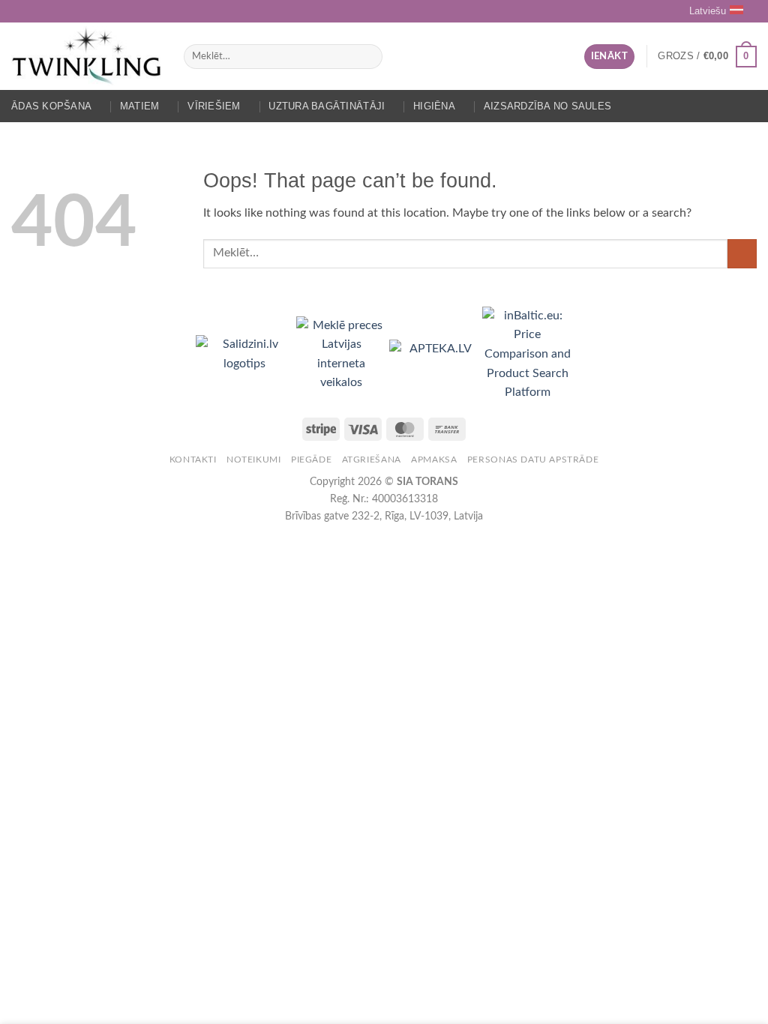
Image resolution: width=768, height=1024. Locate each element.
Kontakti (193, 459)
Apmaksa (434, 459)
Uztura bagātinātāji (326, 106)
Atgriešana (371, 459)
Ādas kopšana (51, 106)
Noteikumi (253, 459)
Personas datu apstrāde (532, 459)
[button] (609, 56)
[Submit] (368, 57)
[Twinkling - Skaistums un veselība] (86, 56)
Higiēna (434, 106)
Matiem (140, 106)
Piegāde (311, 459)
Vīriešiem (214, 106)
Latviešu (707, 10)
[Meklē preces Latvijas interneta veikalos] (342, 354)
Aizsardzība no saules (547, 106)
